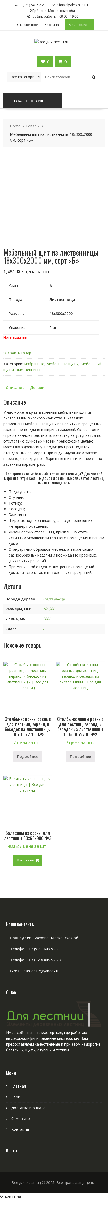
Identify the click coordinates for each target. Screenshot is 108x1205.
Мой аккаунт (79, 24)
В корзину (25, 860)
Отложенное (27, 24)
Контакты (20, 1129)
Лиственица (54, 598)
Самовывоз (21, 1118)
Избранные (34, 363)
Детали (37, 387)
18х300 (49, 608)
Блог (15, 1096)
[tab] (15, 387)
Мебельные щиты (62, 363)
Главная (18, 1086)
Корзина (52, 24)
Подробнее (27, 756)
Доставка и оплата (28, 1107)
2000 (47, 618)
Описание (15, 387)
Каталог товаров (29, 100)
